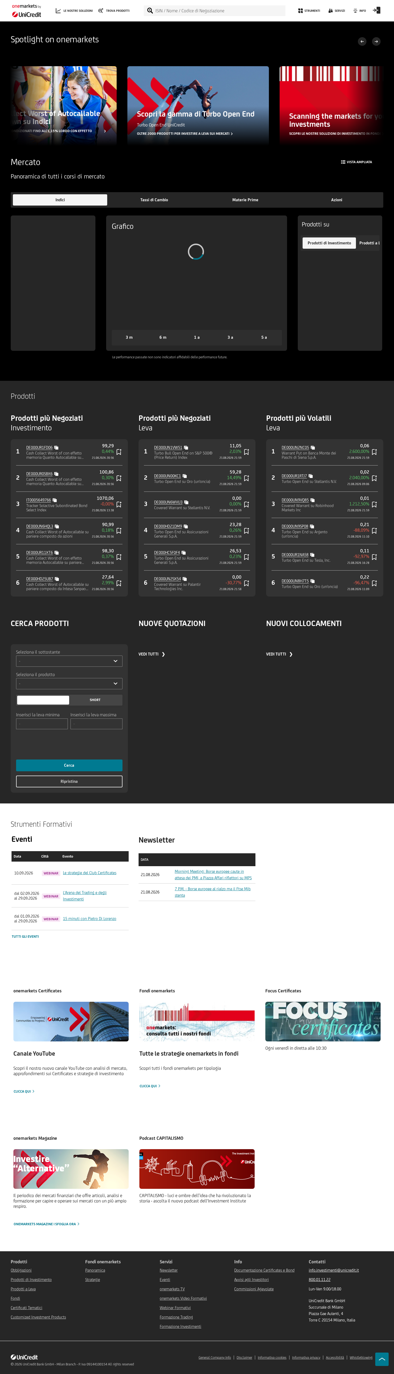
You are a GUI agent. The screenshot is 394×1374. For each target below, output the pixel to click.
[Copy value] (57, 447)
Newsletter (169, 1270)
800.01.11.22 (319, 1279)
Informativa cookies (272, 1358)
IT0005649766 (38, 500)
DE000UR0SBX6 (39, 473)
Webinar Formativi (175, 1307)
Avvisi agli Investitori (251, 1279)
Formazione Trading (176, 1317)
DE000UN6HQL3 (39, 526)
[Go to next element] (376, 42)
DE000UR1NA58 (295, 554)
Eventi (165, 1279)
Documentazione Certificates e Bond (264, 1270)
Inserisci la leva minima (38, 714)
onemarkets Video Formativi (183, 1298)
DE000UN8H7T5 (295, 581)
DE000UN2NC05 (295, 447)
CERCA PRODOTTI (40, 623)
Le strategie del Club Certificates (89, 872)
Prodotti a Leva (23, 1289)
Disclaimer (244, 1358)
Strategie (92, 1279)
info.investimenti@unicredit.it (334, 1270)
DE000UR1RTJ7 (294, 476)
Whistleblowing (361, 1358)
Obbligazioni (21, 1270)
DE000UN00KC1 (167, 476)
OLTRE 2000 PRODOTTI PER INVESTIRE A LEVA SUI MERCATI (182, 134)
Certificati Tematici (26, 1307)
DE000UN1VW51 (168, 447)
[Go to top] (382, 1359)
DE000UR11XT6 (39, 552)
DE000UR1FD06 (39, 447)
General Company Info (215, 1358)
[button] (60, 200)
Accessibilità (335, 1358)
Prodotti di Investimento (31, 1279)
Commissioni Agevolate (254, 1289)
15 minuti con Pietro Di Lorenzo (89, 918)
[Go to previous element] (362, 42)
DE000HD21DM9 (168, 526)
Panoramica (95, 1270)
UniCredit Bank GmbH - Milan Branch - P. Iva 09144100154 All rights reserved (78, 1364)
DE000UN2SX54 (167, 578)
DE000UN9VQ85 (295, 500)
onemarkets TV (172, 1289)
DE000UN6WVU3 (168, 502)
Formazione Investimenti (180, 1326)
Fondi (15, 1298)
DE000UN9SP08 (295, 526)
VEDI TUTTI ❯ (152, 654)
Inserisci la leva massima (93, 714)
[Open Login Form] (376, 12)
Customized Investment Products (38, 1317)
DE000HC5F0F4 (167, 552)
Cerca (69, 765)
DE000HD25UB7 (39, 578)
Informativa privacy (306, 1358)
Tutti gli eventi (25, 936)
